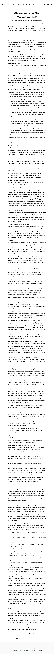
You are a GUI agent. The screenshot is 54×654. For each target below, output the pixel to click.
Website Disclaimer (31, 442)
